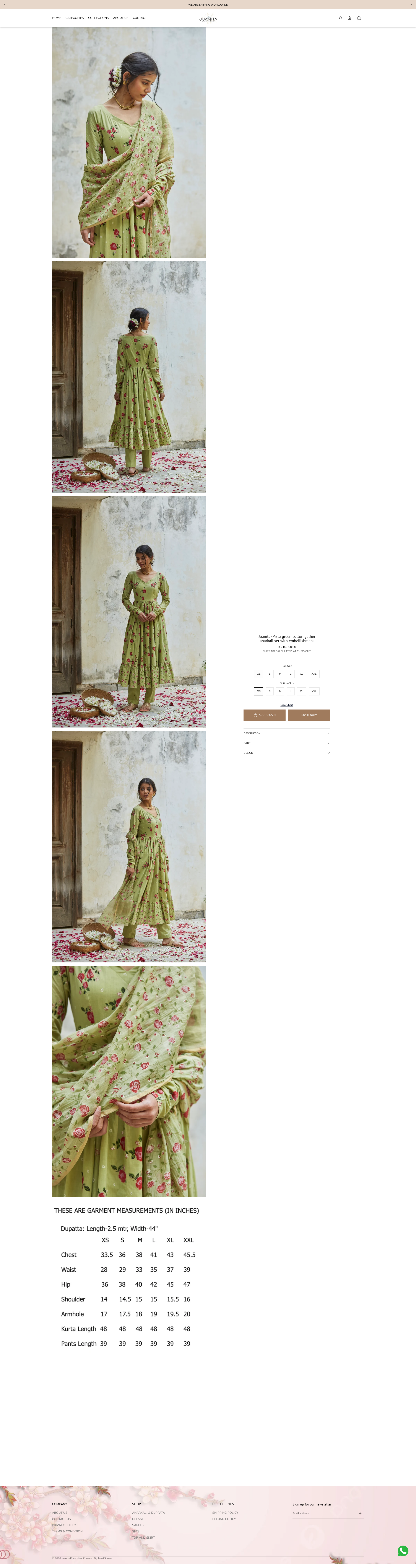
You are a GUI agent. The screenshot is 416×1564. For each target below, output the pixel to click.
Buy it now (309, 715)
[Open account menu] (349, 18)
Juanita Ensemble (72, 1558)
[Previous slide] (5, 5)
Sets (136, 1531)
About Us (59, 1513)
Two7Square (105, 1558)
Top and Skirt (143, 1538)
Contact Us (61, 1519)
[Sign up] (360, 1513)
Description (252, 733)
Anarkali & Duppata (148, 1513)
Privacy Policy (64, 1525)
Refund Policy (224, 1519)
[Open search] (340, 18)
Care (247, 743)
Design (248, 753)
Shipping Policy (225, 1513)
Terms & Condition (67, 1531)
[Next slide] (411, 5)
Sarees (138, 1525)
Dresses (139, 1519)
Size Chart (287, 705)
